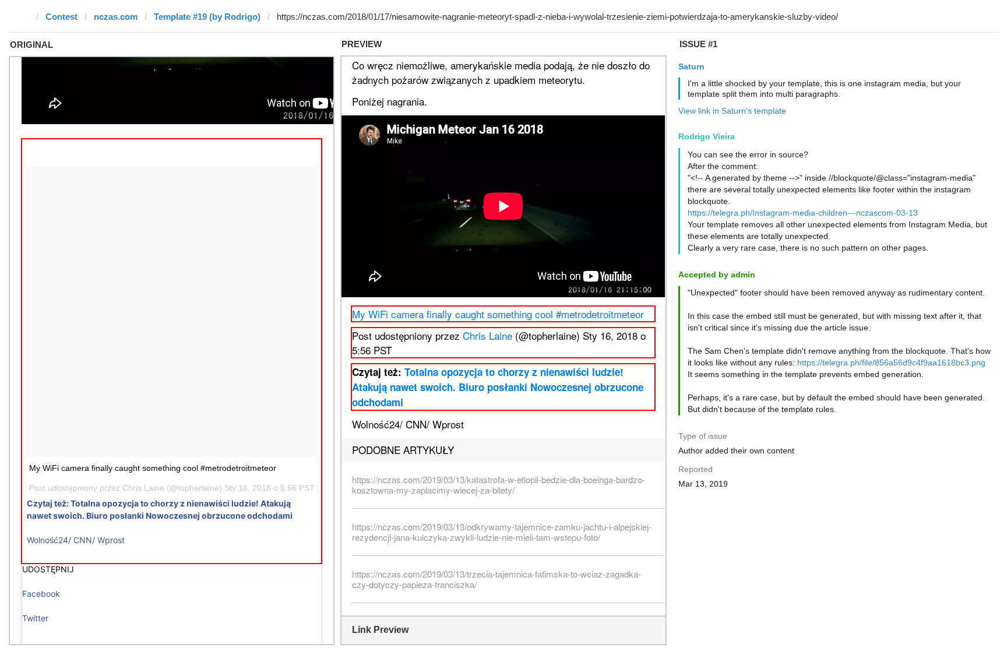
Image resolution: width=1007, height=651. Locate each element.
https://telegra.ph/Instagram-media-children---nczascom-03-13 (803, 212)
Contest (61, 17)
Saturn (691, 66)
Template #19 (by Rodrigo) (207, 17)
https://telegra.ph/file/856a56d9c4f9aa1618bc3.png (891, 362)
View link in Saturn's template (732, 110)
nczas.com (116, 17)
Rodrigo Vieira (706, 136)
